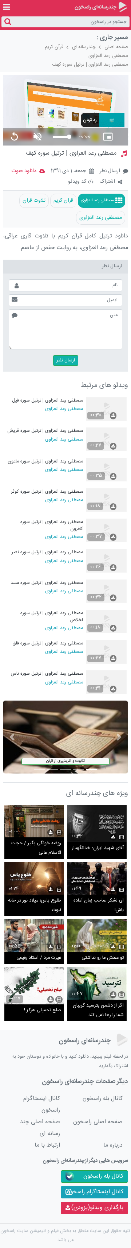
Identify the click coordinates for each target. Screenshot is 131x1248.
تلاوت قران (34, 200)
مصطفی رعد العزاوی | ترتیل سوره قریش (45, 430)
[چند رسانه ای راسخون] (101, 6)
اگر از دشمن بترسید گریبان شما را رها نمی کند (98, 1010)
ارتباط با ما (47, 1145)
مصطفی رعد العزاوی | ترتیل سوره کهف (90, 65)
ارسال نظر (110, 171)
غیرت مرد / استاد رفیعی (38, 958)
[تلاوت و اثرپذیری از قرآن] (65, 737)
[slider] (61, 137)
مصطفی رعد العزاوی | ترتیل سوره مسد (47, 583)
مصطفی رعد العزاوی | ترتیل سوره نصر (47, 552)
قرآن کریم (54, 47)
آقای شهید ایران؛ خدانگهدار (98, 848)
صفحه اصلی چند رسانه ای (40, 1128)
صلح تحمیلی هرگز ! (42, 1010)
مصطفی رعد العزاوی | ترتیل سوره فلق (47, 643)
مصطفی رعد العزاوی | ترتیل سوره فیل (47, 400)
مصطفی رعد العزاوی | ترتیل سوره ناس (47, 673)
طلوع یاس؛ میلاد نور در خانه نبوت (34, 905)
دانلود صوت (23, 171)
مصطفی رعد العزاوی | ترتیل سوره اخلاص (51, 616)
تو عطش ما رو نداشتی (103, 958)
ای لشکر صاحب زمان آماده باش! (99, 905)
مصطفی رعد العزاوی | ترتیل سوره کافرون (51, 525)
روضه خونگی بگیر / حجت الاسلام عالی (36, 848)
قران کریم (63, 200)
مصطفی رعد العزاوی (108, 56)
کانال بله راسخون (103, 1099)
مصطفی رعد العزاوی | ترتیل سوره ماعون (45, 461)
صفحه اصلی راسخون (98, 1122)
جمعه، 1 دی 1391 (68, 171)
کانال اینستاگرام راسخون (41, 1104)
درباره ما (113, 1145)
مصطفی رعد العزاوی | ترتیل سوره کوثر (47, 491)
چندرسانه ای (84, 47)
